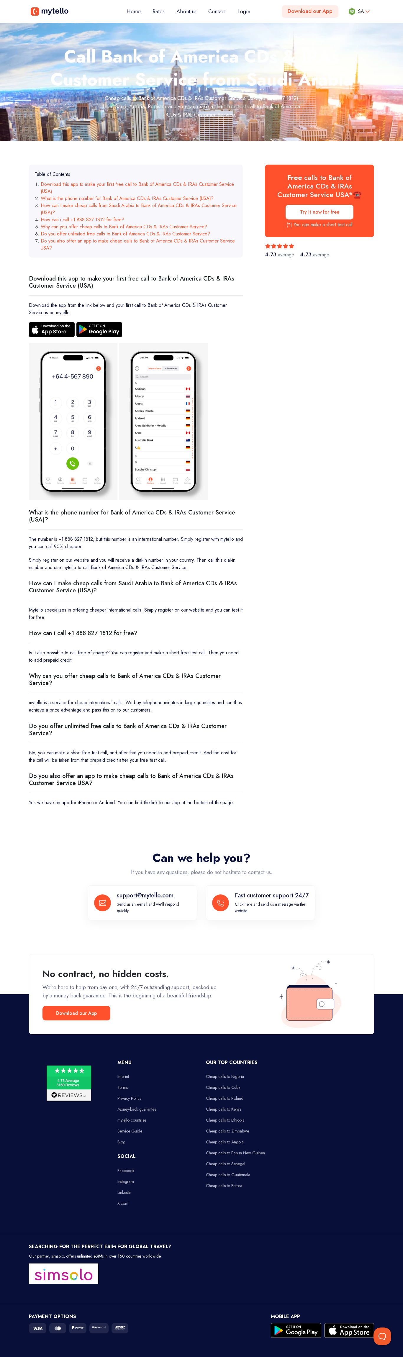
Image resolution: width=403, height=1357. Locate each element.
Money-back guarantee (136, 1109)
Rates (159, 11)
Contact (217, 11)
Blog (121, 1142)
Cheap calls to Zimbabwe (227, 1131)
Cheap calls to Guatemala (228, 1175)
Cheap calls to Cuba (223, 1087)
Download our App (310, 11)
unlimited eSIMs (90, 1256)
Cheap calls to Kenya (224, 1109)
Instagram (125, 1181)
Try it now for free (319, 212)
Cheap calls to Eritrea (224, 1186)
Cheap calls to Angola (225, 1142)
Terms (122, 1087)
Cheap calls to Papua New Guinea (235, 1153)
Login (243, 11)
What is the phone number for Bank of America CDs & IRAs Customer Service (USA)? (127, 198)
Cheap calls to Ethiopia (225, 1120)
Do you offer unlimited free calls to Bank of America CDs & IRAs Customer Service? (125, 233)
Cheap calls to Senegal (225, 1164)
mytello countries (131, 1120)
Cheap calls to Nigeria (225, 1076)
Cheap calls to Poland (224, 1098)
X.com (122, 1203)
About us (186, 11)
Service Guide (129, 1131)
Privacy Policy (129, 1098)
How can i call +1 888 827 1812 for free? (82, 219)
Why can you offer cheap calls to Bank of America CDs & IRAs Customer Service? (124, 226)
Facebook (125, 1171)
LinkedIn (124, 1192)
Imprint (123, 1076)
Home (137, 11)
